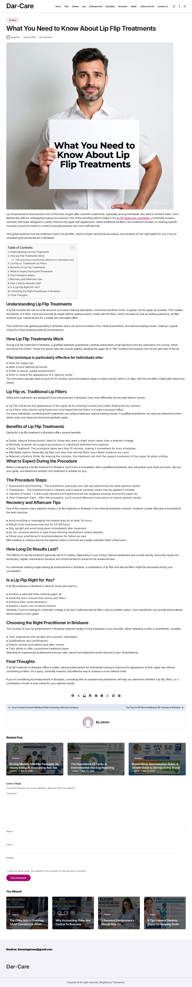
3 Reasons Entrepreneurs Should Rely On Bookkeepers (117, 924)
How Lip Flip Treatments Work (27, 255)
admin (104, 722)
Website (10, 857)
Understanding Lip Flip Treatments (29, 252)
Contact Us (162, 6)
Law (84, 6)
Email (9, 844)
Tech (66, 6)
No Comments (45, 37)
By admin (15, 37)
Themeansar (118, 982)
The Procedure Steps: (22, 275)
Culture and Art (147, 6)
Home (58, 6)
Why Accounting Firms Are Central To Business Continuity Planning (73, 924)
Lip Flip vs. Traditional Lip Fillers (28, 263)
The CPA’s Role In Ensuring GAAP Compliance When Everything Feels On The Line (26, 926)
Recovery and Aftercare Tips (26, 279)
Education (110, 6)
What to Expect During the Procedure (31, 271)
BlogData (104, 982)
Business (122, 6)
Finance (15, 914)
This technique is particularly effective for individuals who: (44, 259)
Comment (12, 793)
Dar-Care (20, 6)
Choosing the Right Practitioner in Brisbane (35, 291)
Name (10, 831)
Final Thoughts (19, 295)
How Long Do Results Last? (25, 283)
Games (75, 6)
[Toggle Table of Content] (71, 247)
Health (134, 6)
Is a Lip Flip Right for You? (25, 287)
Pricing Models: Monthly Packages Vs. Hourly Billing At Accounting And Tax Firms (34, 767)
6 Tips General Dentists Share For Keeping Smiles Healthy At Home (163, 924)
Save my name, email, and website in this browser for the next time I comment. (47, 871)
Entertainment (95, 6)
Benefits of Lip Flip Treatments (27, 267)
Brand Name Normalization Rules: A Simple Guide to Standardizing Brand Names (156, 767)
